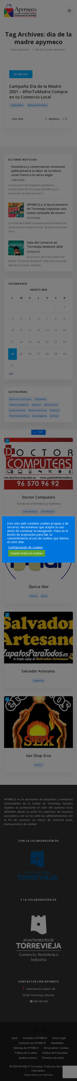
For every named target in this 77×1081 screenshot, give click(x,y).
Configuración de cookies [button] (25, 547)
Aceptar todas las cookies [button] (27, 553)
